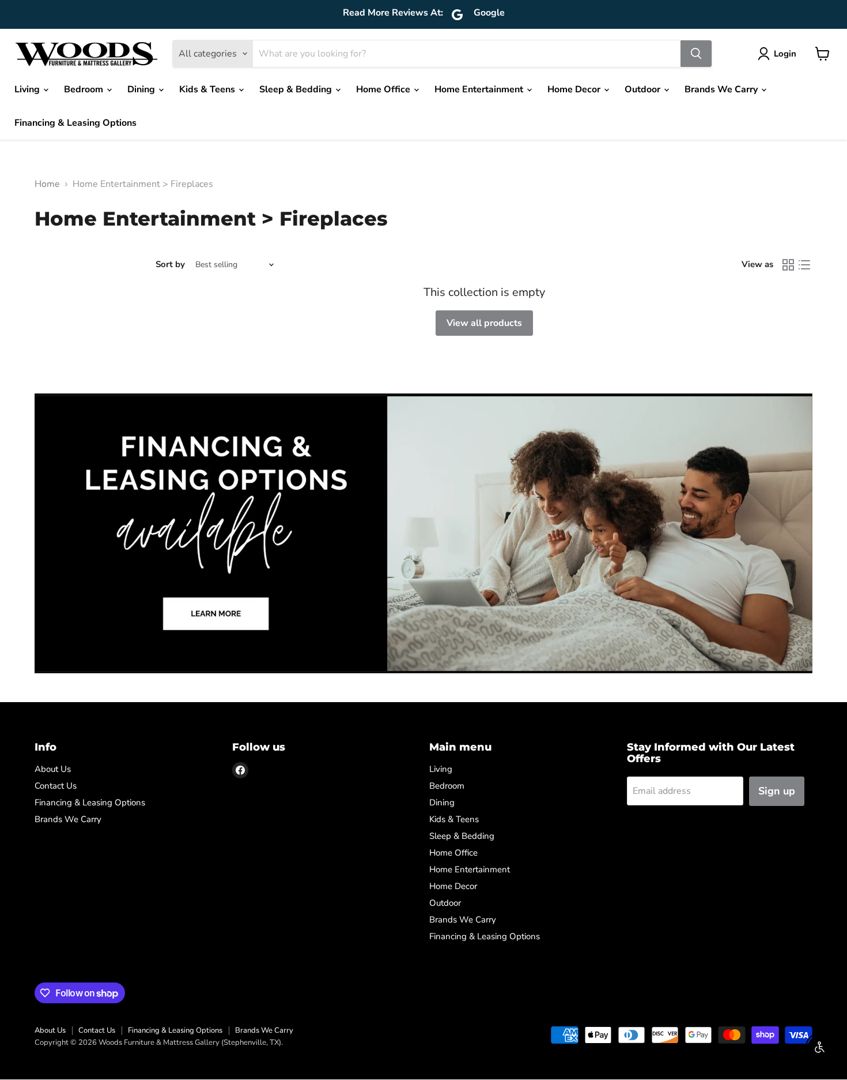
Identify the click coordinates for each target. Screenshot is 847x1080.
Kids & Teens (208, 89)
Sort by (170, 264)
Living (28, 89)
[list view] (804, 265)
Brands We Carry (722, 89)
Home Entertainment (479, 89)
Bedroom (84, 89)
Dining (142, 89)
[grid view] (788, 265)
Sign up (776, 791)
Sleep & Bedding (296, 89)
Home (47, 184)
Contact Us (56, 786)
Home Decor (575, 89)
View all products (484, 323)
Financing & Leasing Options (75, 123)
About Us (53, 769)
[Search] (696, 53)
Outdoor (644, 89)
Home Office (384, 89)
